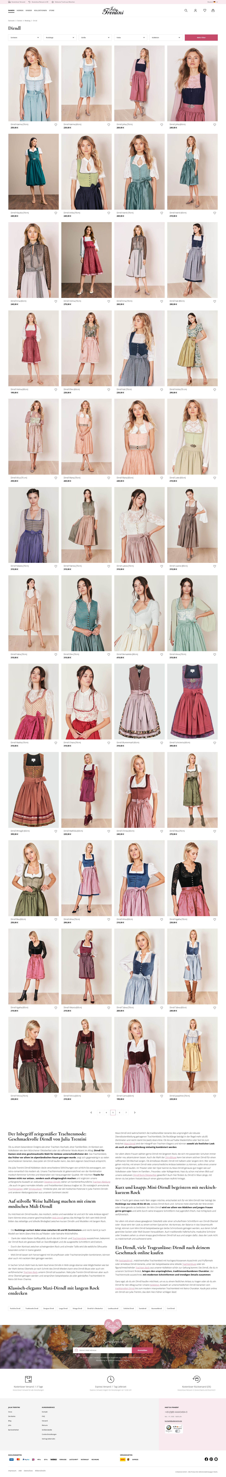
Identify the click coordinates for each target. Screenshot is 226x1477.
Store (51, 10)
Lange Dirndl (63, 1308)
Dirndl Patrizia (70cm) (72, 566)
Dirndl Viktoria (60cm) (73, 1007)
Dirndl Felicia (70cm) (19, 1096)
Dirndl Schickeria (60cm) (180, 742)
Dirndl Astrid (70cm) (125, 212)
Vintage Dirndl (77, 1308)
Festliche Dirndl (15, 1308)
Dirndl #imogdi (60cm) (20, 831)
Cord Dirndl (171, 1308)
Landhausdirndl (113, 1308)
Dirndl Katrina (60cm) (72, 124)
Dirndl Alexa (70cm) (178, 654)
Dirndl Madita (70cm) (19, 742)
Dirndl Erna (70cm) (124, 301)
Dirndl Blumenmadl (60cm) (128, 742)
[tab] (24, 37)
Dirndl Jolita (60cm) (177, 124)
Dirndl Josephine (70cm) (180, 1096)
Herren (20, 10)
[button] (213, 2)
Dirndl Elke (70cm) (71, 654)
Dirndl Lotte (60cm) (178, 477)
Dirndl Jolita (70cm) (124, 124)
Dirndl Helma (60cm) (19, 389)
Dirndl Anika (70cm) (72, 212)
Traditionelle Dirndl (32, 1308)
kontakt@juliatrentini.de (173, 1421)
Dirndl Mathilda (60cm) (73, 831)
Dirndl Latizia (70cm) (125, 566)
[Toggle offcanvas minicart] (213, 10)
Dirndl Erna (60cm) (18, 301)
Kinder (29, 10)
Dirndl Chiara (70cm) (72, 742)
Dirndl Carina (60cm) (125, 1096)
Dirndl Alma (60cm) (125, 919)
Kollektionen (40, 10)
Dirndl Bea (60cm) (18, 919)
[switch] (177, 1431)
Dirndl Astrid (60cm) (178, 212)
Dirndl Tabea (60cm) (178, 1007)
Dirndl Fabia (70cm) (19, 654)
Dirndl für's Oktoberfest (95, 1308)
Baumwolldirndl (156, 1308)
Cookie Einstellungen (49, 1434)
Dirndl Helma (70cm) (72, 301)
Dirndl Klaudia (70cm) (20, 212)
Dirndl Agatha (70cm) (178, 919)
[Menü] (181, 1425)
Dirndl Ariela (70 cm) (178, 389)
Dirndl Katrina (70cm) (19, 124)
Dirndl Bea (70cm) (177, 831)
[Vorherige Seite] (91, 1112)
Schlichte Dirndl (128, 1308)
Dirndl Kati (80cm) (177, 301)
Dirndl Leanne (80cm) (179, 566)
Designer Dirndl (48, 1308)
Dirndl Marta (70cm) (72, 477)
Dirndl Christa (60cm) (125, 831)
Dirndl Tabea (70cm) (125, 1007)
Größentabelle (47, 1430)
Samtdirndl (142, 1308)
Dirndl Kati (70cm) (124, 389)
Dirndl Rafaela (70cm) (20, 566)
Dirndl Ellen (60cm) (72, 389)
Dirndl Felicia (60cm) (72, 1096)
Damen (11, 10)
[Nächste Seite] (134, 1112)
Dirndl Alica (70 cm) (19, 477)
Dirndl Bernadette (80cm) (127, 654)
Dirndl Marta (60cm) (125, 477)
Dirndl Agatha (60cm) (19, 1007)
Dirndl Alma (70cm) (72, 919)
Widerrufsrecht (40, 1471)
